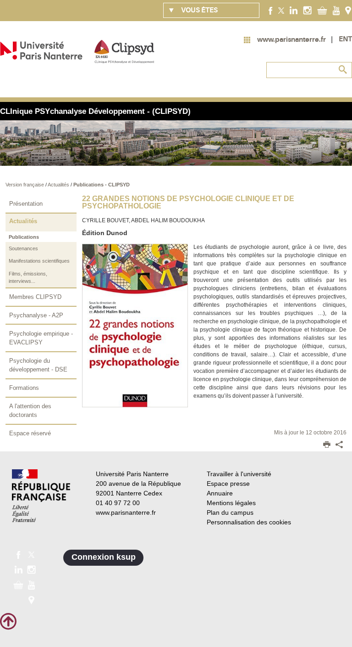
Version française (25, 184)
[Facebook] (271, 10)
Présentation (26, 203)
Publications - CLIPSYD (101, 184)
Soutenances (23, 248)
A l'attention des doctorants (30, 411)
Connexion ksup (104, 557)
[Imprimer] (326, 445)
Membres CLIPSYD (35, 296)
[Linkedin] (293, 10)
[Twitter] (281, 10)
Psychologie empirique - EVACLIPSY (41, 338)
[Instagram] (307, 10)
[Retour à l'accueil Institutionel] (41, 495)
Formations (24, 387)
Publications (24, 237)
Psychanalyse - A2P (36, 315)
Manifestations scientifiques (39, 261)
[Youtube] (336, 10)
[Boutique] (322, 10)
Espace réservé (30, 433)
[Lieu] (348, 10)
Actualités (59, 184)
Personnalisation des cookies (249, 522)
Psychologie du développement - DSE (38, 365)
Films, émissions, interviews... (28, 277)
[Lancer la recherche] (343, 69)
